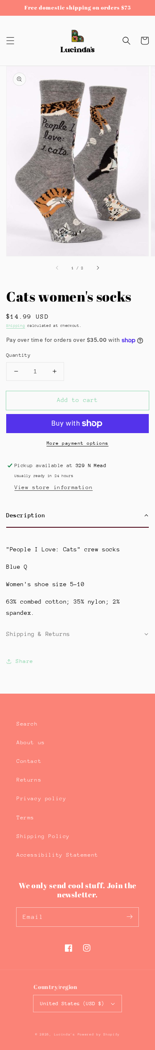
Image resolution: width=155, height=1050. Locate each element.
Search (27, 724)
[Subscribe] (129, 917)
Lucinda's (66, 1034)
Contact (29, 761)
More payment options (78, 443)
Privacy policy (41, 798)
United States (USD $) (72, 1003)
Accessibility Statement (57, 855)
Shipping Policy (43, 836)
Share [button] (24, 661)
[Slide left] (57, 267)
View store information (53, 487)
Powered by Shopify (99, 1034)
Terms (25, 817)
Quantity (18, 355)
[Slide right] (97, 267)
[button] (10, 41)
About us (31, 742)
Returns (29, 780)
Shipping (15, 325)
